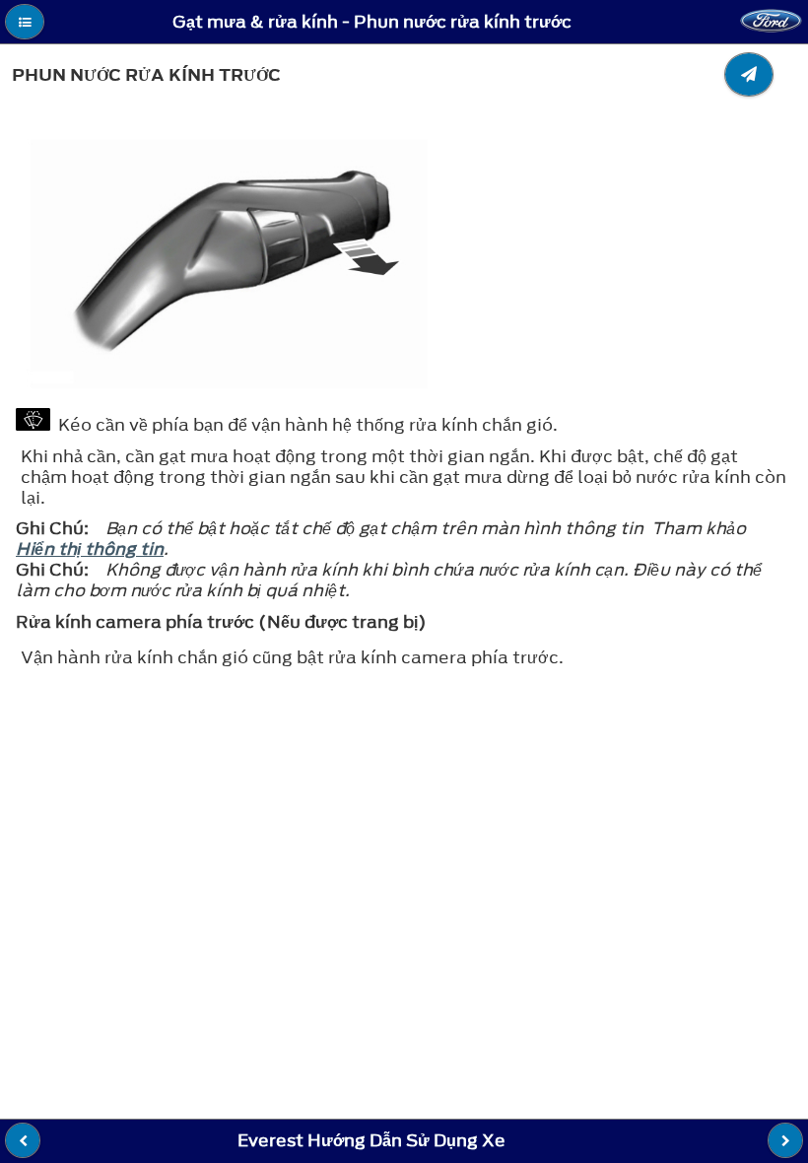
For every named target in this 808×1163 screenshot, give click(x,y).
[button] (24, 21)
